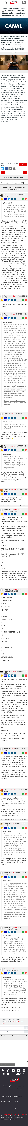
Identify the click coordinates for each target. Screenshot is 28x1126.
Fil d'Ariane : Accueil (6, 1114)
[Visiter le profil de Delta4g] (1, 672)
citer (5, 199)
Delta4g (14, 671)
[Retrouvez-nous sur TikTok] (8, 1070)
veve (13, 748)
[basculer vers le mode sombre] (6, 2)
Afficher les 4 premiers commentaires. (15, 188)
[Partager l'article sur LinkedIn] (10, 169)
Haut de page (13, 1108)
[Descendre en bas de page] (12, 199)
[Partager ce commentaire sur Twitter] (9, 199)
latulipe (14, 490)
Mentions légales (7, 1086)
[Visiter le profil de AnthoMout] (1, 510)
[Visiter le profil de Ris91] (1, 414)
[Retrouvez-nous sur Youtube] (13, 1070)
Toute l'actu (17, 1114)
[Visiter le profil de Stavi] (1, 824)
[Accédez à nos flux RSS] (3, 1070)
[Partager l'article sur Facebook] (7, 169)
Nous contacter (10, 1089)
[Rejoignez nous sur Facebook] (24, 1070)
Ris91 (13, 414)
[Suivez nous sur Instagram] (3, 1074)
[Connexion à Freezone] (24, 2)
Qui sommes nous (19, 1086)
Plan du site (20, 1089)
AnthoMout (15, 509)
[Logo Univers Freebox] (14, 2)
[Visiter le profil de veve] (1, 749)
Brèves (24, 1114)
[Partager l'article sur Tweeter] (3, 169)
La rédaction (23, 164)
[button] (1, 1036)
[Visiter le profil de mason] (1, 195)
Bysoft (13, 314)
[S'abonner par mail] (14, 169)
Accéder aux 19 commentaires (14, 177)
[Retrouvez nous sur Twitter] (19, 1070)
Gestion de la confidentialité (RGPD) (11, 1096)
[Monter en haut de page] (15, 199)
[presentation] (1, 1036)
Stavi (13, 823)
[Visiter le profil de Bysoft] (1, 314)
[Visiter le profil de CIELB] (1, 296)
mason (14, 195)
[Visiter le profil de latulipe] (1, 490)
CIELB (13, 296)
